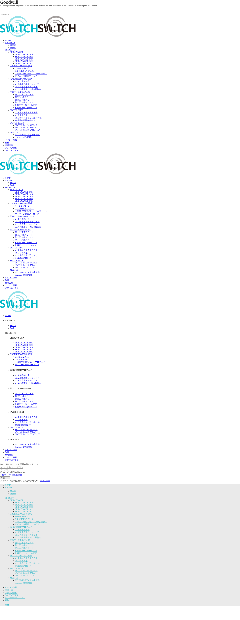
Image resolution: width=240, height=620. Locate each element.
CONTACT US (11, 595)
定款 (7, 600)
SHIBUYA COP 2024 (24, 505)
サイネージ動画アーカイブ (27, 524)
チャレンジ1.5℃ (22, 516)
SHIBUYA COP (16, 500)
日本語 (13, 491)
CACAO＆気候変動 (23, 583)
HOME (8, 485)
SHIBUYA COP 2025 (24, 502)
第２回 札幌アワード (24, 545)
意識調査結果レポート (25, 566)
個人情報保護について (15, 598)
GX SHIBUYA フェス (24, 519)
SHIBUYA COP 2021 (24, 511)
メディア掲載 (11, 593)
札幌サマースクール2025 (26, 553)
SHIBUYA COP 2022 (24, 509)
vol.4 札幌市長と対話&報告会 (28, 537)
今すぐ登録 (45, 481)
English (13, 494)
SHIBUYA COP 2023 (24, 507)
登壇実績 (9, 590)
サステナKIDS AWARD (20, 540)
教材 (7, 605)
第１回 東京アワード (24, 543)
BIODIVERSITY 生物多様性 (27, 580)
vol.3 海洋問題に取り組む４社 (28, 563)
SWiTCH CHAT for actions (21, 556)
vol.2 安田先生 (21, 561)
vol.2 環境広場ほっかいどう (27, 532)
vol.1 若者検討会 (22, 530)
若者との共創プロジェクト (22, 527)
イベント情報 (11, 587)
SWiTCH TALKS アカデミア (27, 575)
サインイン (5, 478)
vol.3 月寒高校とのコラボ (26, 535)
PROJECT (9, 498)
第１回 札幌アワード (24, 548)
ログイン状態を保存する (14, 472)
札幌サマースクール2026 (26, 551)
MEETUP (14, 578)
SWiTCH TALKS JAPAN (25, 573)
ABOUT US (10, 487)
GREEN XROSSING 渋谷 (21, 514)
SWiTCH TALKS (17, 568)
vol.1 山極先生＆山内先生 (26, 558)
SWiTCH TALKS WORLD (26, 571)
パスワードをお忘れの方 (11, 475)
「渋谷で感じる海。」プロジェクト (31, 522)
